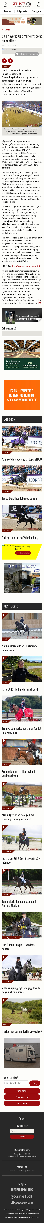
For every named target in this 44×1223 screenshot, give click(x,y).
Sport (5, 67)
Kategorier (22, 1090)
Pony (5, 721)
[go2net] (22, 1196)
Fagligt (5, 1024)
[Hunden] (22, 1189)
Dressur (6, 452)
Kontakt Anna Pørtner (23, 553)
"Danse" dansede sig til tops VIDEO (26, 266)
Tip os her (12, 1171)
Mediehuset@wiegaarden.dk (28, 1156)
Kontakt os (21, 1171)
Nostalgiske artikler (10, 938)
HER (37, 300)
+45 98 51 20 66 (11, 1156)
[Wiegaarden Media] (22, 1202)
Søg (35, 1083)
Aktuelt (5, 894)
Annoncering (31, 1171)
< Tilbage (6, 29)
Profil (5, 639)
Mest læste (22, 1103)
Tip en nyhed (22, 1097)
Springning (7, 808)
